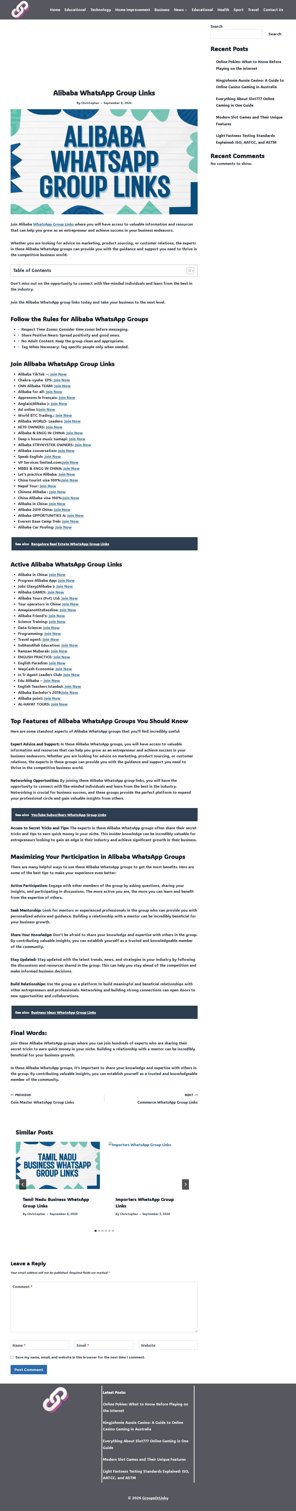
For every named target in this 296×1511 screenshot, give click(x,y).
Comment (23, 1286)
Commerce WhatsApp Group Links (167, 1099)
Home (55, 9)
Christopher (90, 103)
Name (19, 1345)
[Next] (185, 1184)
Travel (253, 9)
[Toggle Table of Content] (188, 270)
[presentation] (58, 1165)
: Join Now (57, 374)
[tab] (95, 1231)
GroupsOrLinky (155, 1497)
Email (83, 1345)
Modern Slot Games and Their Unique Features (144, 1459)
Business (162, 9)
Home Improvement (132, 9)
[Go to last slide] (22, 1184)
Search (217, 26)
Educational (75, 9)
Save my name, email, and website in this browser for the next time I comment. (80, 1357)
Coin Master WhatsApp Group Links (42, 1099)
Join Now (61, 379)
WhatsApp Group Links (53, 224)
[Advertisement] (104, 55)
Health (223, 9)
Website (148, 1345)
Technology (100, 9)
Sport (239, 9)
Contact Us (273, 9)
